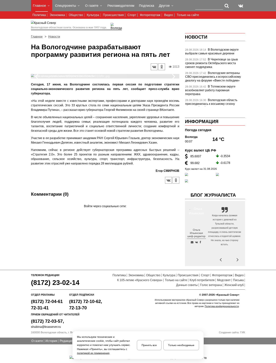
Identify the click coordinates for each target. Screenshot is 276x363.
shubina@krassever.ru (46, 326)
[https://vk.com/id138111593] (196, 242)
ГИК (242, 332)
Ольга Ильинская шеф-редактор (196, 233)
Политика (39, 15)
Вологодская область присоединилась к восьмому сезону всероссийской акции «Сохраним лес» (212, 103)
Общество (76, 15)
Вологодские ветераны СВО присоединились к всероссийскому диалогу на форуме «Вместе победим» (213, 76)
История (51, 340)
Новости (54, 36)
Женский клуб (234, 285)
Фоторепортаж (150, 15)
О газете (37, 340)
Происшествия (113, 15)
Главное (37, 36)
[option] (105, 76)
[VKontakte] (104, 211)
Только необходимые (181, 345)
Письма (238, 280)
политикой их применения (93, 353)
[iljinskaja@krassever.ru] (192, 242)
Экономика (57, 15)
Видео (168, 15)
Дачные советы (187, 285)
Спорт (131, 15)
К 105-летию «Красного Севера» (139, 280)
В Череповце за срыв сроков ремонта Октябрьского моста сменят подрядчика (211, 63)
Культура (93, 15)
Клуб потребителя (202, 280)
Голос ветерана (211, 285)
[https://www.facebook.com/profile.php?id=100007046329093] (200, 242)
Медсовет (224, 280)
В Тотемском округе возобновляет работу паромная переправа (210, 90)
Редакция (66, 340)
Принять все (149, 345)
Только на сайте (188, 15)
